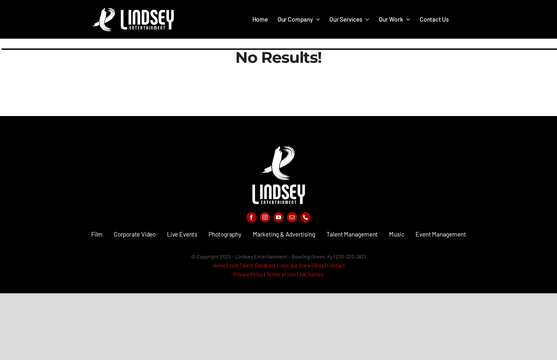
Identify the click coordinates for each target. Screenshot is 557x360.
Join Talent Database (252, 265)
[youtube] (278, 217)
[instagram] (265, 217)
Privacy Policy (248, 274)
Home (219, 265)
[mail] (292, 217)
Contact (336, 265)
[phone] (305, 217)
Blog (319, 265)
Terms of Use (281, 274)
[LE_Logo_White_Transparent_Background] (278, 148)
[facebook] (251, 217)
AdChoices (311, 274)
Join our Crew (295, 265)
